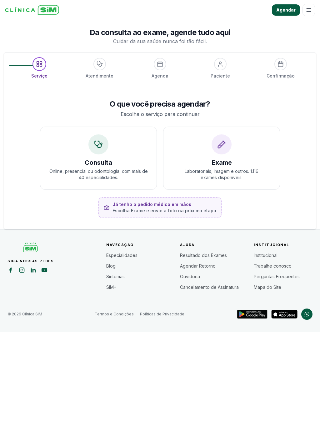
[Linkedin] (33, 271)
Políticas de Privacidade (162, 314)
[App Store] (284, 314)
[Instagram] (22, 271)
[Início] (32, 10)
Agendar (286, 10)
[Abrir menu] (308, 10)
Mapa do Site (267, 287)
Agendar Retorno (198, 266)
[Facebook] (11, 271)
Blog (111, 266)
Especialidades (122, 255)
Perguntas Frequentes (277, 276)
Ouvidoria (190, 276)
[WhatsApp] (306, 314)
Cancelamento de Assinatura (209, 287)
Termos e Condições (114, 314)
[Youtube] (44, 271)
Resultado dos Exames (203, 255)
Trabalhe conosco (273, 266)
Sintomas (115, 276)
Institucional (266, 255)
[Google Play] (252, 314)
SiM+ (111, 287)
